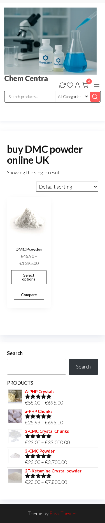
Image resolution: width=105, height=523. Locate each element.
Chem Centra (26, 78)
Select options (29, 277)
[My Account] (77, 85)
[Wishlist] (70, 85)
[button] (96, 86)
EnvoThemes (64, 513)
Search (15, 353)
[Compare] (62, 85)
